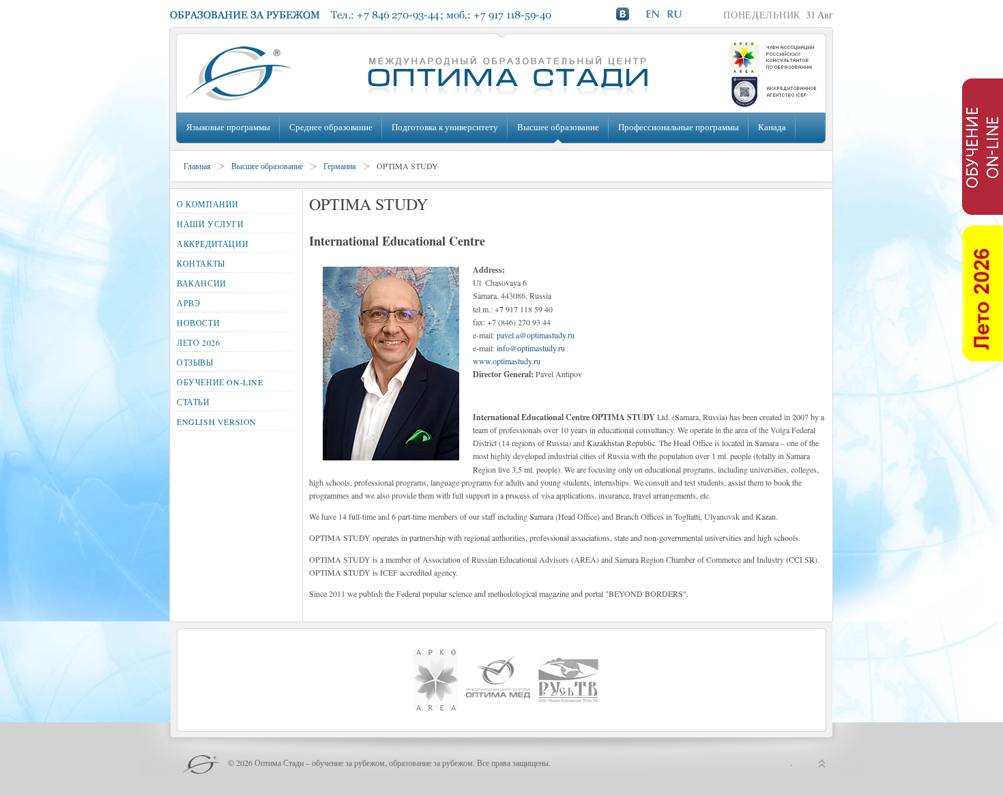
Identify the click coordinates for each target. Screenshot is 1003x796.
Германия (339, 165)
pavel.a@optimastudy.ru (536, 334)
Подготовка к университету (445, 127)
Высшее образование (558, 127)
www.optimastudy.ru (506, 360)
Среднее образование (331, 127)
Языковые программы (228, 127)
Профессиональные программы (678, 127)
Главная (197, 165)
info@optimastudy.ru (531, 347)
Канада (772, 127)
